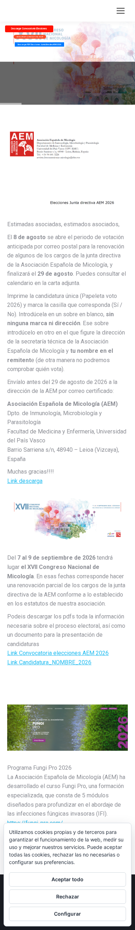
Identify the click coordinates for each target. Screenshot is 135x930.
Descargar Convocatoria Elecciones (29, 28)
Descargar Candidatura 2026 (29, 37)
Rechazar (67, 896)
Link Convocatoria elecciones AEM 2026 (58, 653)
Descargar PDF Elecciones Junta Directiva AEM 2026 (39, 44)
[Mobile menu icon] (120, 11)
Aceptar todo (67, 879)
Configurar (67, 914)
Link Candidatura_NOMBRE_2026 (49, 662)
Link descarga (24, 481)
